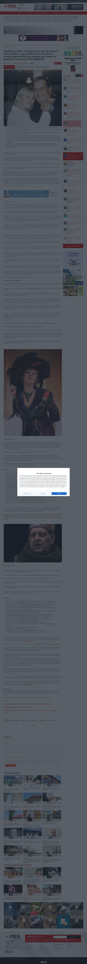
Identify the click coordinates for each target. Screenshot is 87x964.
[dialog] (43, 482)
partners (26, 475)
